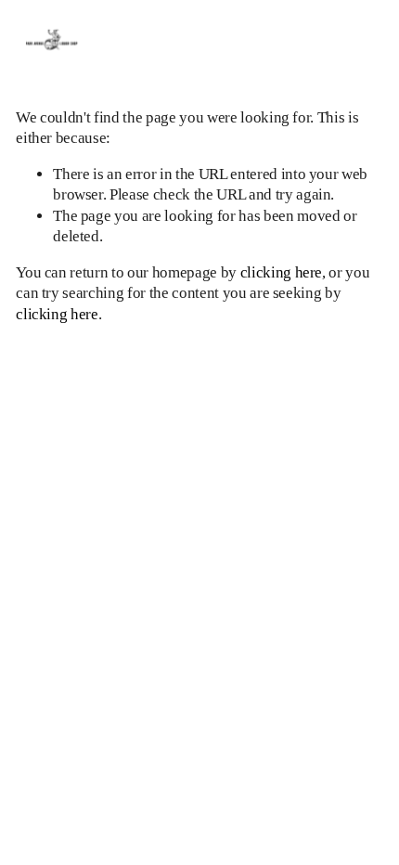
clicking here (281, 272)
